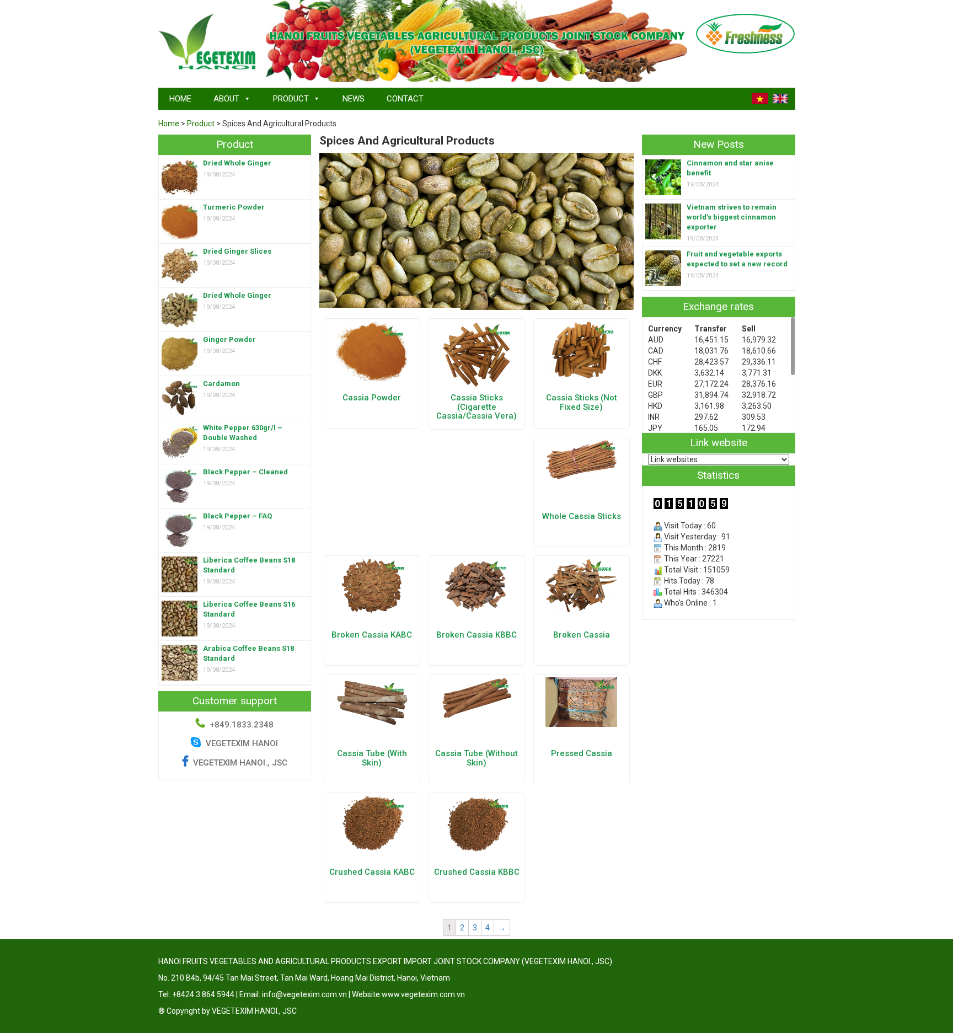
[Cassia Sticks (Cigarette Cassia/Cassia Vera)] (476, 354)
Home (180, 99)
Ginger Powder (229, 339)
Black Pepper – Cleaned (245, 472)
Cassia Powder (371, 398)
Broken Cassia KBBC (476, 635)
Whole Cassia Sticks (581, 516)
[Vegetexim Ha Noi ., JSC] (208, 42)
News (353, 99)
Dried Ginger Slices (237, 251)
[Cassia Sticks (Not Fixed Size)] (581, 349)
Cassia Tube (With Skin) (372, 758)
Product (291, 99)
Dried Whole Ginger (237, 163)
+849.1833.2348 (242, 725)
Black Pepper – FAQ (237, 516)
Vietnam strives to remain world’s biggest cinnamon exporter (732, 217)
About (226, 99)
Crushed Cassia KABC (372, 872)
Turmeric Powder (234, 207)
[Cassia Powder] (372, 350)
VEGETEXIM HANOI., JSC (240, 763)
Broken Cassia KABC (371, 635)
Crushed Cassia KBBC (477, 872)
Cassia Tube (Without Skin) (476, 758)
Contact (405, 99)
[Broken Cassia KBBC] (476, 584)
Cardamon (221, 383)
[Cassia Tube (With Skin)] (372, 700)
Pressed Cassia (581, 753)
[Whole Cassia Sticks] (581, 460)
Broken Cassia (581, 635)
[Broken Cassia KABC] (372, 585)
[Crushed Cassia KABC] (372, 822)
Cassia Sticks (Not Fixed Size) (581, 402)
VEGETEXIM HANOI (241, 743)
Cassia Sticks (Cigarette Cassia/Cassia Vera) (476, 407)
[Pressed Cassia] (581, 701)
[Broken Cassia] (581, 585)
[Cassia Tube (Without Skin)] (476, 697)
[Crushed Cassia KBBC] (476, 822)
